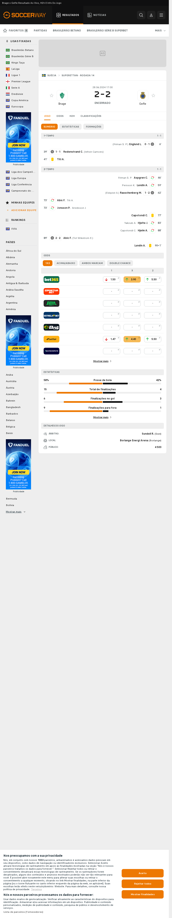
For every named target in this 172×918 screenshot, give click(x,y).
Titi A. (70, 200)
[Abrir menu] (161, 15)
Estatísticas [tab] (70, 126)
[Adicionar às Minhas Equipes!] (51, 95)
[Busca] (141, 15)
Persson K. (128, 185)
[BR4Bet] (51, 327)
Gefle (142, 104)
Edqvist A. (112, 192)
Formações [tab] (93, 126)
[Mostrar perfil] (62, 95)
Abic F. (61, 200)
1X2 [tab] (47, 263)
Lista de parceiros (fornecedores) (23, 911)
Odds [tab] (60, 116)
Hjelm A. (143, 230)
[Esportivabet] (51, 291)
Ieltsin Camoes (94, 151)
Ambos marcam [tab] (92, 263)
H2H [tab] (72, 116)
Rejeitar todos (142, 883)
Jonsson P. (63, 208)
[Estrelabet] (51, 315)
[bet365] (51, 279)
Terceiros (36, 889)
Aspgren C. (141, 177)
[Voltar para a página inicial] (27, 15)
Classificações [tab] (91, 116)
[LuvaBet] (51, 303)
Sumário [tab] (49, 126)
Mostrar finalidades (142, 894)
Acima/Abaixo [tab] (66, 263)
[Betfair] (51, 339)
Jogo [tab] (47, 116)
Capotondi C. (128, 230)
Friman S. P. (120, 144)
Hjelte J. (143, 223)
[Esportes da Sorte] (51, 351)
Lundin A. (142, 185)
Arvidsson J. (79, 208)
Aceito (143, 873)
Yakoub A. (130, 223)
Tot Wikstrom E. (82, 238)
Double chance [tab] (119, 263)
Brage (62, 104)
